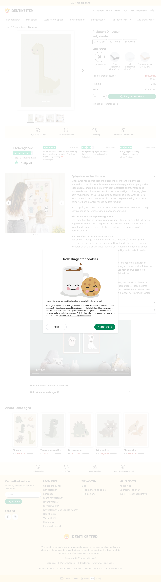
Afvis (56, 326)
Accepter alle (105, 326)
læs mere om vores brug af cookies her (75, 315)
